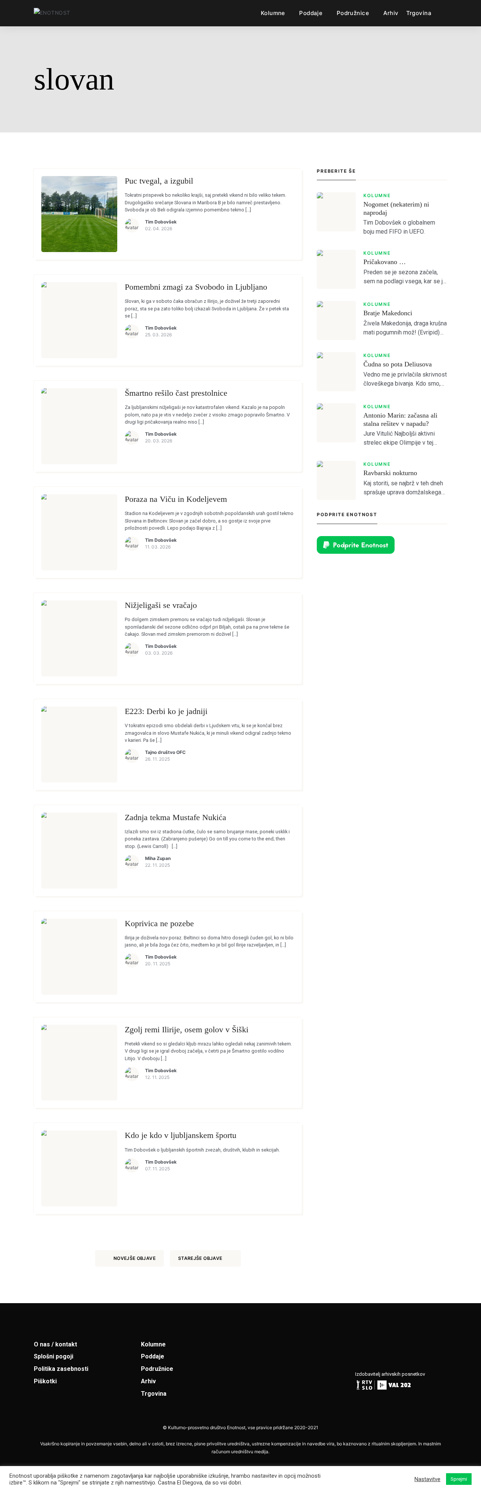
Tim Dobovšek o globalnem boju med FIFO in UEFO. (399, 227)
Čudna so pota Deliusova (397, 364)
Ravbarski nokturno (390, 473)
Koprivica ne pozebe (159, 923)
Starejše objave (200, 1258)
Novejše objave (134, 1258)
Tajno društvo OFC (165, 752)
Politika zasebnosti (61, 1368)
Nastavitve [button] (427, 1479)
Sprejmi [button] (459, 1479)
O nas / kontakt (55, 1344)
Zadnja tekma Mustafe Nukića (175, 817)
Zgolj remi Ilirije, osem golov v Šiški (186, 1029)
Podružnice (353, 13)
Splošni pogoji (53, 1356)
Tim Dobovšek (161, 222)
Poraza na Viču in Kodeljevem (176, 499)
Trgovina (418, 13)
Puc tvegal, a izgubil (159, 180)
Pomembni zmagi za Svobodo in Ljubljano (196, 287)
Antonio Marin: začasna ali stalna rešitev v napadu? (400, 419)
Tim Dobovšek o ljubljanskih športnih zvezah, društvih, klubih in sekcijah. (202, 1150)
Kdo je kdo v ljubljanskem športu (180, 1135)
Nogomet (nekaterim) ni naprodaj (396, 208)
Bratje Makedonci (387, 313)
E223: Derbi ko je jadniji (166, 711)
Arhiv (391, 13)
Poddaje (310, 13)
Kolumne (273, 13)
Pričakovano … (384, 262)
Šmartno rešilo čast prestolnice (176, 393)
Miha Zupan (158, 858)
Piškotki (45, 1381)
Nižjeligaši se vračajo (161, 605)
